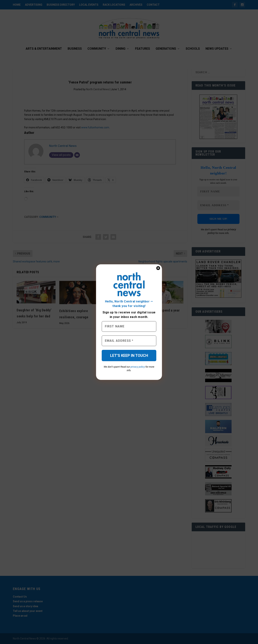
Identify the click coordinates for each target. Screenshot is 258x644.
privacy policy (138, 366)
